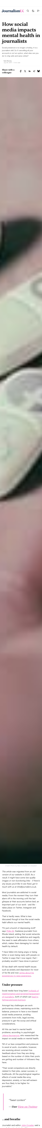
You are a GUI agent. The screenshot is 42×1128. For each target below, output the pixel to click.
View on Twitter (27, 1106)
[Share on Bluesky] (38, 71)
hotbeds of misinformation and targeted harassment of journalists (21, 993)
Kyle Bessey (8, 61)
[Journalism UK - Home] (13, 11)
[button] (28, 11)
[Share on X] (25, 71)
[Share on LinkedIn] (29, 71)
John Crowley (27, 1125)
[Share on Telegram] (34, 71)
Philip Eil (10, 931)
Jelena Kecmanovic (11, 1035)
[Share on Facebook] (20, 71)
